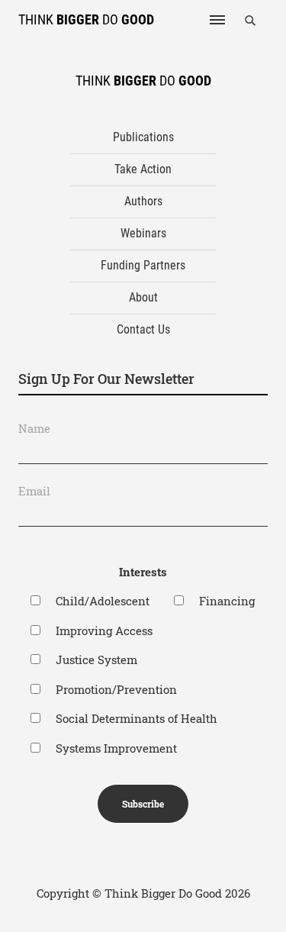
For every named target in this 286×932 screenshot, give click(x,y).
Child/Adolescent (102, 600)
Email (34, 490)
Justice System (96, 659)
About (143, 297)
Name (34, 428)
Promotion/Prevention (116, 689)
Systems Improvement (116, 748)
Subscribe (143, 804)
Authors (143, 201)
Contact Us (143, 329)
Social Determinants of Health (136, 718)
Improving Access (104, 630)
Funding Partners (143, 265)
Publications (143, 137)
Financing (227, 600)
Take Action (143, 169)
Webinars (143, 233)
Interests (143, 571)
